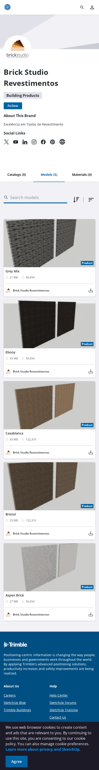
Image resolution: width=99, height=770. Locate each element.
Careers (10, 695)
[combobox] (91, 200)
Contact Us (58, 717)
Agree (16, 761)
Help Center (59, 695)
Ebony (10, 352)
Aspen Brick (15, 595)
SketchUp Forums (63, 702)
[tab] (16, 175)
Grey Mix (13, 271)
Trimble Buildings (17, 710)
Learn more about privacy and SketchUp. (43, 749)
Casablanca (14, 433)
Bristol (11, 514)
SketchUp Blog (15, 702)
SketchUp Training (64, 710)
